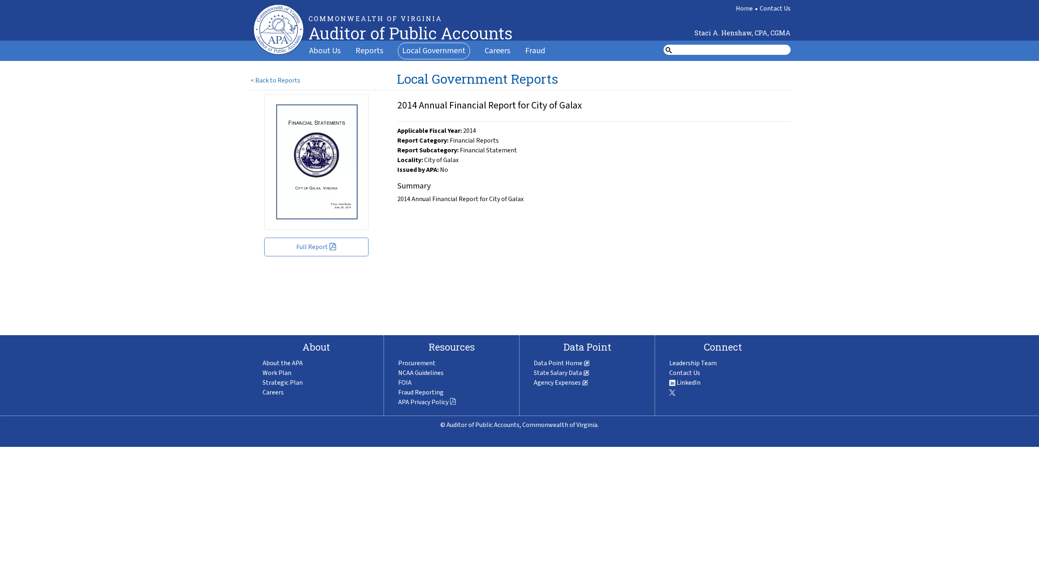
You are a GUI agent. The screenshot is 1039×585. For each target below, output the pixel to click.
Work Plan (277, 372)
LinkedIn (688, 382)
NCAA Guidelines (421, 372)
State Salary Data (558, 372)
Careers (497, 50)
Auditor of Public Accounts (410, 33)
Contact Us (775, 8)
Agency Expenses (558, 382)
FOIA (405, 382)
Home (744, 8)
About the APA (283, 363)
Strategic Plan (283, 382)
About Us (325, 50)
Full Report (312, 247)
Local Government (434, 50)
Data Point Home (559, 363)
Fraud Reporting (421, 392)
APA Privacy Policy (423, 402)
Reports (369, 50)
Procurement (416, 363)
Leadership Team (693, 363)
